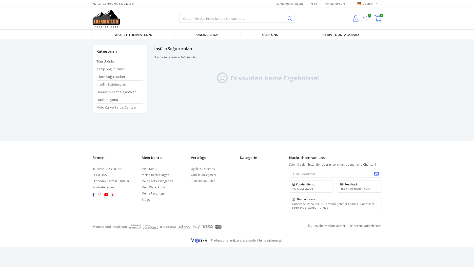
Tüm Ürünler (106, 61)
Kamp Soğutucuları (111, 69)
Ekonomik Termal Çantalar (116, 92)
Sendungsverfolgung (289, 3)
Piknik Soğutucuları (111, 76)
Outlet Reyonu (107, 99)
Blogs (146, 200)
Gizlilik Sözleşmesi (203, 175)
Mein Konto (150, 169)
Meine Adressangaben (157, 181)
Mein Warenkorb (153, 187)
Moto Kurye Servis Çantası (116, 107)
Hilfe (314, 3)
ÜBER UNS (100, 175)
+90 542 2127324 (302, 188)
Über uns (270, 34)
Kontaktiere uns (334, 3)
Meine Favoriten (369, 16)
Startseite (160, 57)
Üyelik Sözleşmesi (203, 169)
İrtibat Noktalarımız (340, 34)
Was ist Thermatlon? (134, 34)
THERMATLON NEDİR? (107, 169)
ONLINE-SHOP (207, 34)
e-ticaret (236, 240)
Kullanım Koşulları (203, 181)
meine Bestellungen (155, 175)
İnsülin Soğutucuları (111, 84)
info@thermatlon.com (355, 188)
